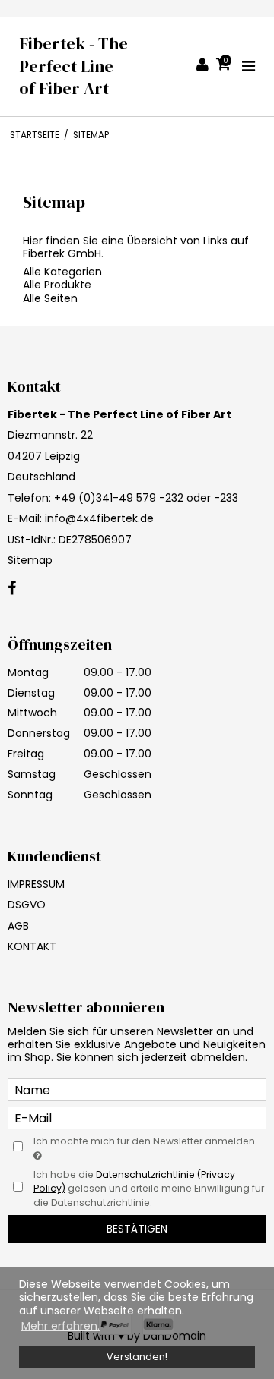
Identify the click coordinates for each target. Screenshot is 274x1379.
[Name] (137, 1089)
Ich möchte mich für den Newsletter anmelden (144, 1141)
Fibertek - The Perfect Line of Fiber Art (73, 66)
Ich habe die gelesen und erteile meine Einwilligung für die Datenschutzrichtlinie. (148, 1188)
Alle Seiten (50, 298)
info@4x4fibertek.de (99, 518)
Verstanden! (137, 1356)
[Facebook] (12, 589)
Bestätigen (137, 1228)
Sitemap (30, 560)
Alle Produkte (57, 284)
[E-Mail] (137, 1117)
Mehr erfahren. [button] (60, 1325)
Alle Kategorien (62, 271)
